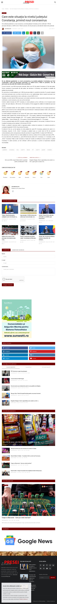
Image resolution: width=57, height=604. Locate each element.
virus (18, 149)
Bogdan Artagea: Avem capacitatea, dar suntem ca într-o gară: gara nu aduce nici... (42, 160)
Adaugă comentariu (8, 284)
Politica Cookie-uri (51, 601)
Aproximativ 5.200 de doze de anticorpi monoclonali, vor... (28, 216)
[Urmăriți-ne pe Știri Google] (28, 540)
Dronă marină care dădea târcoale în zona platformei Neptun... (26, 386)
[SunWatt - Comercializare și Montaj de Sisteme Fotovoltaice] (28, 318)
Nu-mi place (12, 177)
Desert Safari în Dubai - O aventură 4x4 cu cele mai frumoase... (26, 456)
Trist (41, 177)
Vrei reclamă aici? (50, 77)
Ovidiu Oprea (13, 402)
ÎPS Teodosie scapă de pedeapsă (19, 371)
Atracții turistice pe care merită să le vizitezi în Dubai (23, 448)
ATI (32, 149)
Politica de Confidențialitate (39, 601)
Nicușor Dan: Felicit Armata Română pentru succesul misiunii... (26, 393)
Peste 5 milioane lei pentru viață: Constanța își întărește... (28, 237)
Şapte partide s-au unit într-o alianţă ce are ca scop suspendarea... (32, 568)
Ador (20, 177)
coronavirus (11, 149)
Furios (34, 177)
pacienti (43, 149)
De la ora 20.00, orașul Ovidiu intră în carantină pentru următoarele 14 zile (16, 160)
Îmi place (5, 177)
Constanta (49, 149)
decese (28, 149)
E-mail (3, 260)
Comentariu (5, 266)
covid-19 (22, 149)
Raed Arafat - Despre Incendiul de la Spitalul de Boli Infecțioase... (26, 470)
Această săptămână (10, 367)
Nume (3, 253)
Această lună (28, 367)
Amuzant (27, 177)
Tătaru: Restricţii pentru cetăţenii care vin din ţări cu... (10, 216)
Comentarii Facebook (18, 250)
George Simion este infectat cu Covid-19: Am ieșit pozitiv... (32, 588)
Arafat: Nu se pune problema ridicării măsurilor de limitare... (46, 238)
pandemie (5, 149)
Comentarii (6, 250)
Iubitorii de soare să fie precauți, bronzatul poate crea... (9, 238)
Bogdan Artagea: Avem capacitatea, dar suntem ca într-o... (25, 400)
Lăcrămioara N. (8, 28)
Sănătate (7, 8)
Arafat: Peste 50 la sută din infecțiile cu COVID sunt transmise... (46, 217)
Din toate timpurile (46, 367)
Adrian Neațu (5, 444)
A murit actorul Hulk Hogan (17, 378)
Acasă (3, 8)
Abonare (53, 577)
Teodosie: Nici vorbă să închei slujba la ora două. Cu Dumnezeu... (32, 578)
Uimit (48, 177)
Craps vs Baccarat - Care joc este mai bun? (21, 463)
